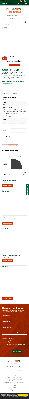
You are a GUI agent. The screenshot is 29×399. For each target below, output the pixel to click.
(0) (26, 0)
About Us (14, 390)
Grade (4, 130)
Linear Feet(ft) (6, 136)
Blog (14, 387)
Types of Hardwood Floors (14, 379)
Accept (23, 394)
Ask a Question (27, 190)
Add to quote (13, 145)
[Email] (14, 327)
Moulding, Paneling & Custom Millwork (14, 382)
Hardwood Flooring (14, 376)
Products (8, 23)
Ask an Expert (15, 64)
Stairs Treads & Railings (14, 377)
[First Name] (14, 316)
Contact (14, 389)
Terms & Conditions (19, 371)
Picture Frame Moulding (14, 380)
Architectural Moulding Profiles (17, 23)
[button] (22, 22)
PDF (4, 58)
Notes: (4, 140)
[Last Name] (14, 321)
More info (4, 397)
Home (3, 23)
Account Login (15, 0)
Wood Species (4, 126)
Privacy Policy (9, 371)
